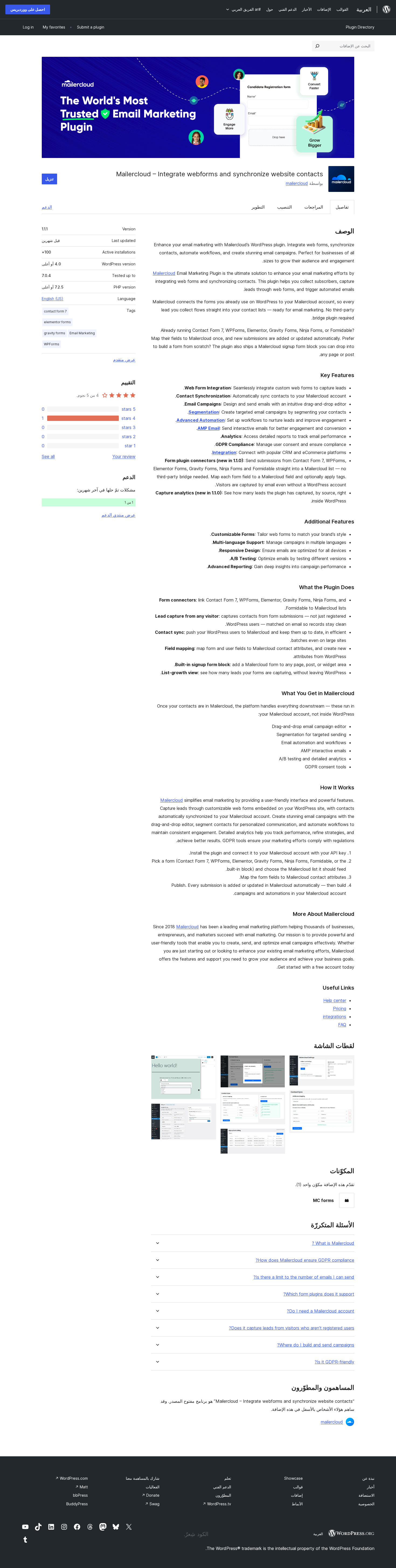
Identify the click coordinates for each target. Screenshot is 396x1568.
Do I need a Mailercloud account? (320, 1311)
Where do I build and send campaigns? (315, 1345)
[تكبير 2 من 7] (347, 1097)
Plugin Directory (360, 27)
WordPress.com (71, 1478)
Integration (224, 452)
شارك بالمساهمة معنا (142, 1478)
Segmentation (204, 412)
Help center (334, 1000)
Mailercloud (164, 273)
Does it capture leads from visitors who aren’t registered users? (291, 1328)
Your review (124, 456)
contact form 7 (55, 311)
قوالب (298, 1487)
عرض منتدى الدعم (119, 515)
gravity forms (54, 333)
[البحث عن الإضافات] (317, 46)
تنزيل (49, 179)
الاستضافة (366, 1495)
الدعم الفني (222, 1487)
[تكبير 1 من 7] (347, 1062)
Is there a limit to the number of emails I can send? (303, 1277)
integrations (334, 1016)
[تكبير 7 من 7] (208, 1110)
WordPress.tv (217, 1504)
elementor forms (57, 322)
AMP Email (208, 428)
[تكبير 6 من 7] (208, 1062)
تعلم (227, 1478)
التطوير (258, 207)
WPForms (51, 344)
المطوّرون (223, 1495)
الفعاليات (152, 1487)
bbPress (80, 1495)
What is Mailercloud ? (333, 1243)
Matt (81, 1487)
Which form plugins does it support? (318, 1294)
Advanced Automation (200, 420)
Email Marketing (82, 333)
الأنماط (297, 1504)
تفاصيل (342, 207)
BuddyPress (77, 1504)
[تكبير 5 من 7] (277, 1135)
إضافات (297, 1495)
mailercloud (297, 183)
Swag (152, 1504)
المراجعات (313, 207)
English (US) (52, 298)
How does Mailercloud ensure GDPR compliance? (305, 1260)
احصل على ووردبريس (28, 9)
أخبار (370, 1487)
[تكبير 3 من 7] (277, 1062)
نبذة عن (368, 1478)
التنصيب (284, 207)
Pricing (339, 1008)
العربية (318, 1534)
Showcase (293, 1478)
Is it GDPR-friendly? (334, 1362)
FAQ (342, 1024)
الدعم (47, 207)
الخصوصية (366, 1504)
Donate (150, 1495)
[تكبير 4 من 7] (277, 1099)
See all (48, 456)
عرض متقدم (124, 359)
